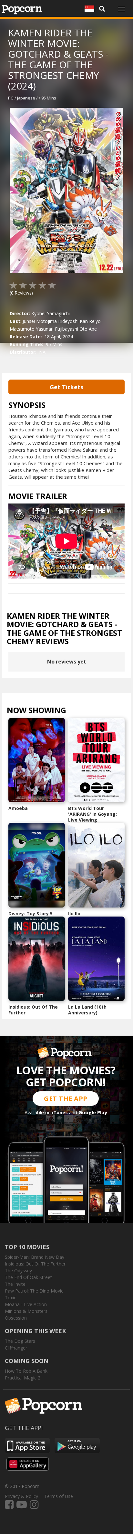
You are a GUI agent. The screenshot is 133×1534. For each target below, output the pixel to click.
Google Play (92, 1112)
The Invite (15, 1284)
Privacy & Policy (21, 1496)
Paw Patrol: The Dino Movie (34, 1291)
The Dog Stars (20, 1341)
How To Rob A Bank (26, 1371)
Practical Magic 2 (22, 1378)
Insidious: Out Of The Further (33, 1010)
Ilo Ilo (74, 913)
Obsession (16, 1318)
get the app (65, 1098)
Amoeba (18, 808)
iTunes (60, 1112)
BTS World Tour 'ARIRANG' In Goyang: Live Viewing (92, 814)
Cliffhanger (16, 1348)
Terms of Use (58, 1496)
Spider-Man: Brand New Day (34, 1257)
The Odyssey (18, 1270)
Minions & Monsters (26, 1311)
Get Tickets (66, 387)
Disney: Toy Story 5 (30, 913)
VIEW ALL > (79, 711)
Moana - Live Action (26, 1304)
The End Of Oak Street (28, 1277)
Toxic (10, 1297)
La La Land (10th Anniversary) (87, 1010)
